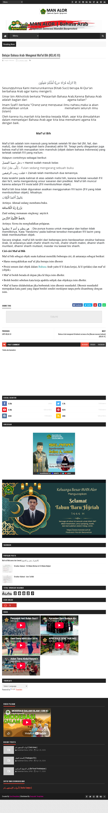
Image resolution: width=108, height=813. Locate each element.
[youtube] (97, 2)
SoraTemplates (14, 796)
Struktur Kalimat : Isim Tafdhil (24, 576)
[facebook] (72, 2)
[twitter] (76, 2)
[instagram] (83, 2)
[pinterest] (100, 2)
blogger (85, 344)
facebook (101, 344)
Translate (19, 689)
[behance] (86, 2)
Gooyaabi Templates (36, 796)
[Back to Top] (104, 796)
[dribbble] (79, 2)
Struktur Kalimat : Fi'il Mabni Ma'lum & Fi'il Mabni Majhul (32, 566)
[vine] (93, 2)
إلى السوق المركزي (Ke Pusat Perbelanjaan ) (30, 768)
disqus (92, 344)
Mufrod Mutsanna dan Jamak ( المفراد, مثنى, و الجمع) (20, 560)
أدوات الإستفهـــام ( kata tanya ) (26, 747)
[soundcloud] (104, 2)
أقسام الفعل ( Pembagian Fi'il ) (25, 758)
